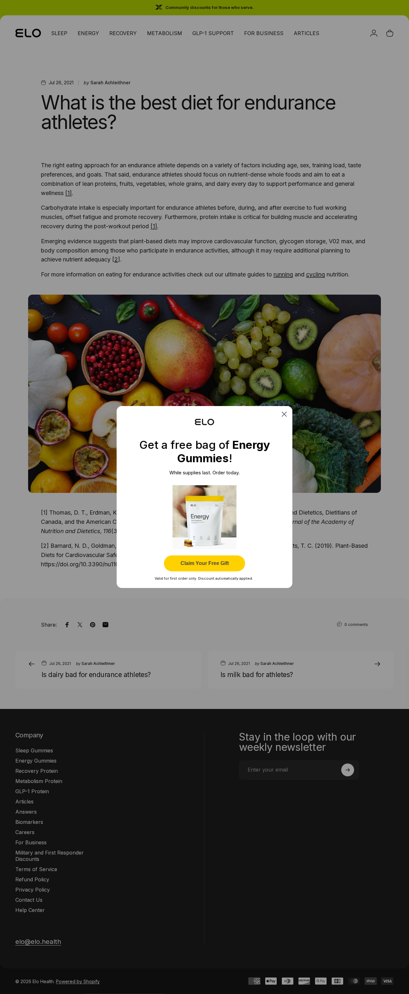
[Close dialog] (284, 414)
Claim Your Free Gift (205, 563)
